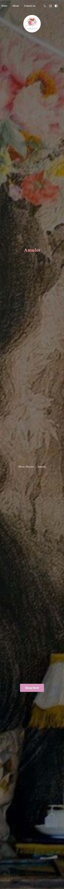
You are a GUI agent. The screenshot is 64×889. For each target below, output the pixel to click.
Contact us (29, 5)
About (15, 5)
